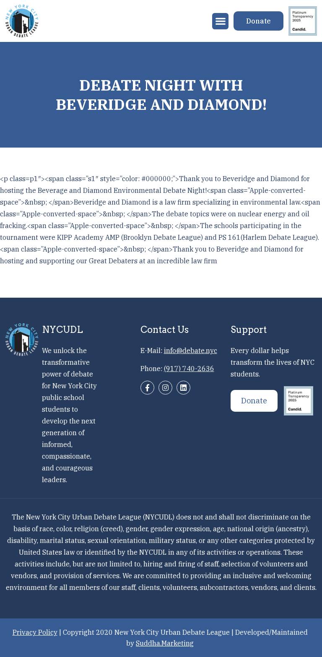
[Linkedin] (183, 388)
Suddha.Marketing (165, 643)
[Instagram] (165, 388)
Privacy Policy (35, 632)
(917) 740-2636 (189, 368)
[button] (220, 21)
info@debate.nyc (190, 350)
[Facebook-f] (147, 388)
